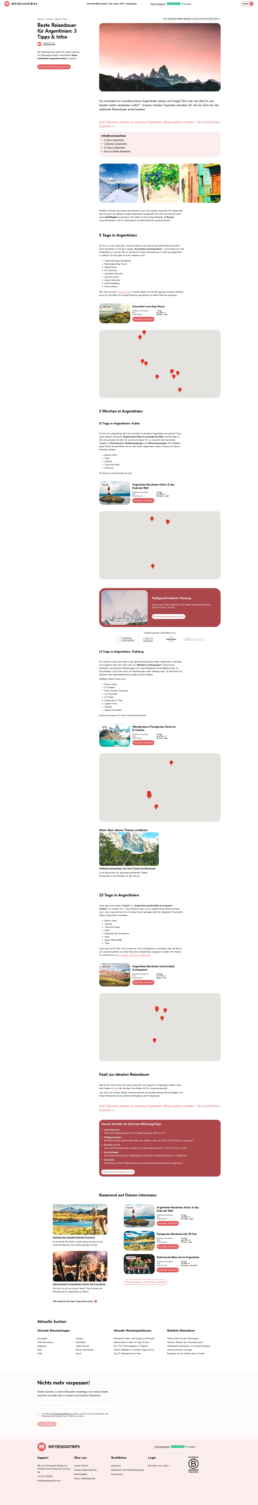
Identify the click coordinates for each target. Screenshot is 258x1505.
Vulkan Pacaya (82, 1346)
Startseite (40, 19)
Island (78, 1353)
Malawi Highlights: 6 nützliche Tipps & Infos (134, 1350)
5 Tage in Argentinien (114, 140)
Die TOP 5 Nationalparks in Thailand (131, 1346)
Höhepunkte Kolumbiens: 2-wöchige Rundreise (188, 1346)
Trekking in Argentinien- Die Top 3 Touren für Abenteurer (127, 868)
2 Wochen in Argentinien (115, 144)
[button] (171, 371)
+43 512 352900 (45, 1476)
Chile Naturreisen (45, 1342)
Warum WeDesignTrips (84, 1478)
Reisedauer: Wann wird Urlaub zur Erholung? (134, 1338)
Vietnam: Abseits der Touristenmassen (185, 1342)
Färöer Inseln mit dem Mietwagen (183, 1338)
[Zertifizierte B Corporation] (203, 1465)
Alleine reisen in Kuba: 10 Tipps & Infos (131, 1342)
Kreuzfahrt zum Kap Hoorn (148, 306)
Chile (39, 1353)
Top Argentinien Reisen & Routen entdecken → (192, 19)
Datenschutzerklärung (62, 1414)
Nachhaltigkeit (80, 1474)
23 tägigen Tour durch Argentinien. (135, 955)
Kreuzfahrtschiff (124, 292)
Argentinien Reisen (61, 19)
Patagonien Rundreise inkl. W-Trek (177, 1234)
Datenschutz (117, 1474)
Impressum (116, 1465)
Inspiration (49, 19)
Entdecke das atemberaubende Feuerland (74, 1237)
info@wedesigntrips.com (48, 1480)
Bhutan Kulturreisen (85, 1350)
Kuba (39, 1350)
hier (116, 1088)
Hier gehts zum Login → (159, 1465)
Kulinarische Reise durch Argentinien (178, 1257)
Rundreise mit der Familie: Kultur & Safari (186, 1353)
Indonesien (81, 1342)
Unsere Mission (81, 1465)
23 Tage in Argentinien (114, 147)
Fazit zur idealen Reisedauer (117, 151)
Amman (79, 1338)
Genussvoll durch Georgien (179, 1350)
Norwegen (42, 1338)
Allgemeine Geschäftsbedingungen (127, 1470)
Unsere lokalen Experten (85, 1470)
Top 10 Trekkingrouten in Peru (127, 1353)
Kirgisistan (41, 1346)
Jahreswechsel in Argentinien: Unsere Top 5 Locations (79, 1284)
